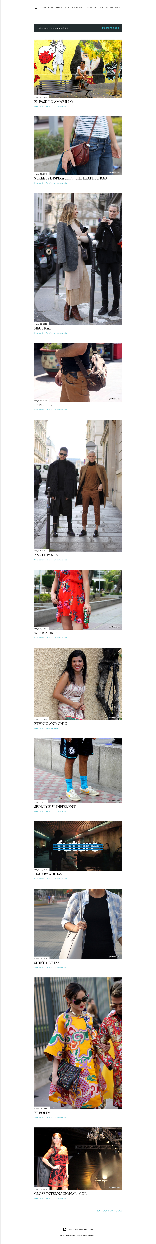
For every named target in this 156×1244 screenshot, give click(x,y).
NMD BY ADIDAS (48, 874)
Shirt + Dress (46, 962)
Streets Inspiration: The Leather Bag (70, 178)
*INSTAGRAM (106, 7)
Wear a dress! (47, 633)
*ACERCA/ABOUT (73, 7)
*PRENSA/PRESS (52, 7)
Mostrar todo (110, 28)
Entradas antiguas (109, 1210)
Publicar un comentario (56, 106)
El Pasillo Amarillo (53, 101)
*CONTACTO (90, 7)
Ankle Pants (46, 555)
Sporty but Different (55, 806)
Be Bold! (42, 1112)
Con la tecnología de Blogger (80, 1229)
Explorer (43, 404)
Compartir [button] (39, 106)
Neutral (42, 328)
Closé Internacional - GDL (60, 1193)
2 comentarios (52, 728)
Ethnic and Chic (50, 723)
